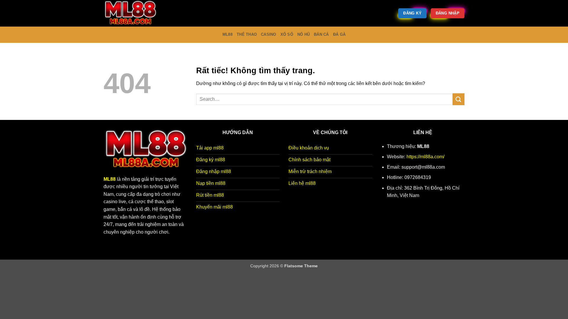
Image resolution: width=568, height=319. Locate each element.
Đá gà (339, 34)
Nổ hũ (303, 34)
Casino (268, 34)
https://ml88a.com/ (425, 156)
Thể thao (247, 34)
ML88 (227, 34)
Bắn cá (321, 34)
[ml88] (133, 13)
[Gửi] (458, 99)
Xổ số (286, 34)
